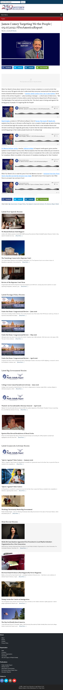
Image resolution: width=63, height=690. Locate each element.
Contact (3, 641)
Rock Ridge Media (40, 688)
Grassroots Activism (38, 204)
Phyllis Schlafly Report (7, 665)
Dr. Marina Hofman (7, 148)
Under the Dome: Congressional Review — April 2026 (19, 358)
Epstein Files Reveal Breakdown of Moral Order (18, 434)
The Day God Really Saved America (13, 622)
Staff (3, 650)
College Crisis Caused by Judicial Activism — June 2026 (20, 385)
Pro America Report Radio (52, 204)
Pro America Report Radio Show (9, 670)
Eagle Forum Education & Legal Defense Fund (33, 686)
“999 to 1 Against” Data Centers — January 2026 (17, 460)
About (3, 637)
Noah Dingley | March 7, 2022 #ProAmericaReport (19, 146)
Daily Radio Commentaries (8, 668)
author (16, 148)
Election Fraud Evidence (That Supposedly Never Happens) (21, 573)
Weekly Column (5, 666)
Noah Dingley (6, 121)
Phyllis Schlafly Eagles (5, 119)
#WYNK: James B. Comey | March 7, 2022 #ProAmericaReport (21, 119)
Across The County (41, 121)
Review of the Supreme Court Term (13, 282)
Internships (4, 655)
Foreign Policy (22, 204)
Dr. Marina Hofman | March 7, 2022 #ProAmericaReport (20, 171)
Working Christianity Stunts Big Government (17, 510)
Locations (4, 652)
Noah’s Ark (51, 121)
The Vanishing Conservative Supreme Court (16, 258)
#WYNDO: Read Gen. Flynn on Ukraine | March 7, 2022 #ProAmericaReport (23, 194)
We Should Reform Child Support (13, 232)
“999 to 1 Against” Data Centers (12, 487)
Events (3, 639)
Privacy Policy (5, 643)
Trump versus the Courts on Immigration (16, 599)
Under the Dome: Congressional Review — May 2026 (19, 335)
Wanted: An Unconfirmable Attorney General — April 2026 (21, 406)
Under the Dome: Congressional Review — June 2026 (19, 312)
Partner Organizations (7, 654)
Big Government (12, 204)
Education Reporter (6, 672)
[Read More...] (19, 235)
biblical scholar (28, 148)
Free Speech (29, 204)
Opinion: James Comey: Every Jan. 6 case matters (40, 93)
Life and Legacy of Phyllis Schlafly (10, 657)
